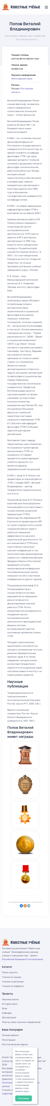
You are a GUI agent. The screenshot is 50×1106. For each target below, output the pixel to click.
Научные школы (10, 999)
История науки (9, 1003)
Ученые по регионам (13, 981)
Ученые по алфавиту (13, 986)
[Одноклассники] (25, 905)
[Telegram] (28, 905)
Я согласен (23, 1098)
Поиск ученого (9, 972)
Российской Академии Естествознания (22, 959)
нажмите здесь (22, 1091)
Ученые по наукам (11, 977)
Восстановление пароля (15, 1044)
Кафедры (7, 1012)
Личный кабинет (10, 1035)
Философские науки (21, 78)
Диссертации (9, 1017)
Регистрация (8, 1039)
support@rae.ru (10, 1093)
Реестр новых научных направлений (21, 1022)
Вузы (4, 1008)
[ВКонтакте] (21, 905)
